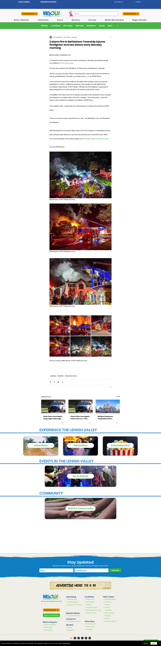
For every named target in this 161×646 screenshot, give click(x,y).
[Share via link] (62, 382)
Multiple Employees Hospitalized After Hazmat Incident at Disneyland (105, 417)
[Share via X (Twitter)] (54, 382)
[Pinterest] (89, 638)
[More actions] (111, 37)
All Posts (44, 26)
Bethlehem (91, 26)
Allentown (80, 26)
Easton (102, 26)
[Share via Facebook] (50, 382)
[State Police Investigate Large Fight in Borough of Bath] (53, 406)
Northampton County (71, 376)
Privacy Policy (66, 643)
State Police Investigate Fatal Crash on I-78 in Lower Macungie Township (80, 417)
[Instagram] (78, 638)
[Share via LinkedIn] (58, 382)
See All (118, 396)
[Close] (159, 643)
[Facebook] (75, 638)
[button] (48, 2)
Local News (55, 26)
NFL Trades (68, 26)
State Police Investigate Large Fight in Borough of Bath (53, 417)
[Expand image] (59, 325)
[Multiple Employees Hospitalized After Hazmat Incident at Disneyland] (108, 406)
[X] (82, 638)
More (110, 26)
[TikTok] (86, 638)
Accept (154, 643)
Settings (146, 643)
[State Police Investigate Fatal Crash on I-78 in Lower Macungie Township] (80, 406)
